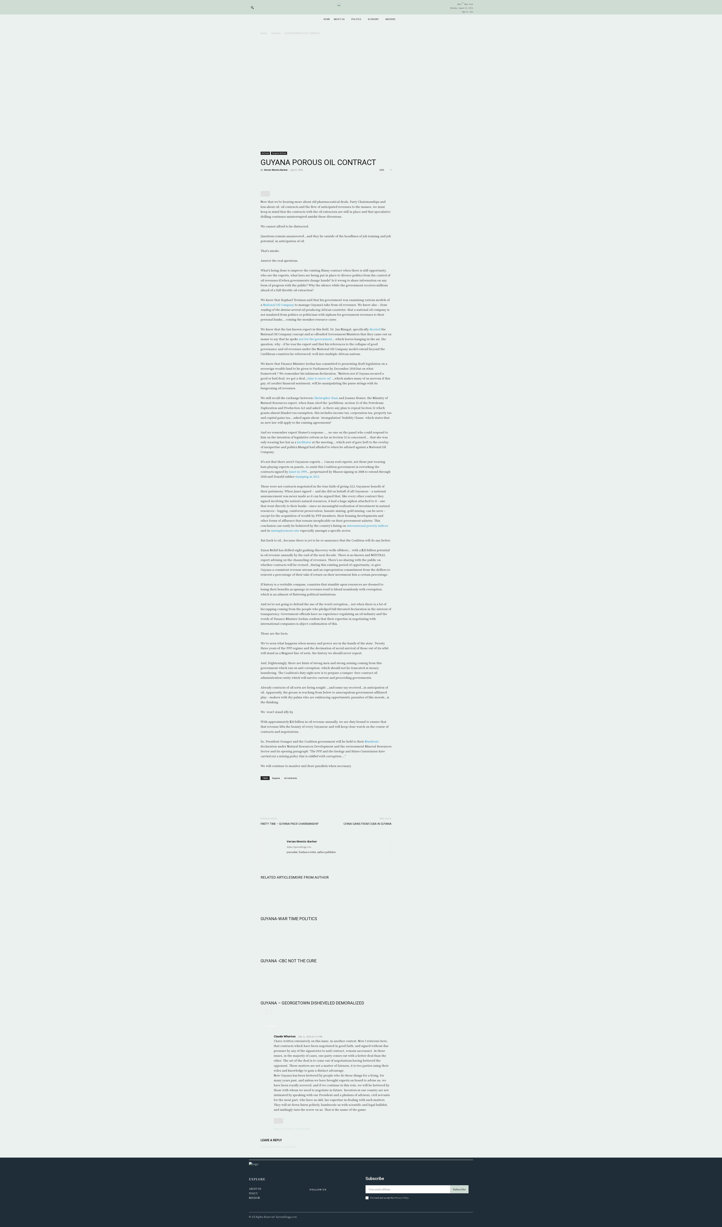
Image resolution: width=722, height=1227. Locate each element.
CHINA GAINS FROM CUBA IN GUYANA (367, 824)
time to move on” (319, 378)
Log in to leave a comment (291, 1128)
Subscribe (459, 1189)
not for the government (315, 339)
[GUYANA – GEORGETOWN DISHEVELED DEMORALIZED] (326, 981)
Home (264, 33)
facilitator (304, 442)
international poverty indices (367, 526)
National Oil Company (278, 305)
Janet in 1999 (298, 472)
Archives (275, 33)
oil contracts (290, 778)
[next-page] (269, 1012)
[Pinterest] (281, 178)
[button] (252, 7)
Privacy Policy (401, 1197)
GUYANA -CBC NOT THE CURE (289, 961)
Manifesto (372, 741)
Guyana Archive (279, 153)
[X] (273, 178)
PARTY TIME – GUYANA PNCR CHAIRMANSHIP (290, 824)
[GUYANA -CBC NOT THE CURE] (326, 939)
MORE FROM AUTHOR (311, 877)
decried (374, 329)
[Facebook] (264, 178)
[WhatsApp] (290, 178)
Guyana (276, 778)
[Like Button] (265, 194)
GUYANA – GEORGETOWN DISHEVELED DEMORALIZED (312, 1003)
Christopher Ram (326, 398)
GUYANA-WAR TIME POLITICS (289, 918)
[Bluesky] (328, 1200)
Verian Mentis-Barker (276, 169)
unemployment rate (285, 530)
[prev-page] (263, 1012)
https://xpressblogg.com (299, 846)
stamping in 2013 (307, 476)
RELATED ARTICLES (277, 877)
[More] (299, 178)
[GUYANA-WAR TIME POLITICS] (326, 897)
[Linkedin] (320, 1200)
